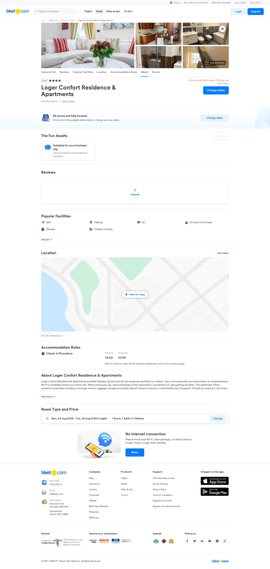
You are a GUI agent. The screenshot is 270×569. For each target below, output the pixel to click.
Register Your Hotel (162, 500)
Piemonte (53, 20)
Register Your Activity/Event (166, 506)
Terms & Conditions (162, 495)
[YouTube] (209, 541)
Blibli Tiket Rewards (221, 2)
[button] (135, 294)
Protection (94, 512)
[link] (238, 11)
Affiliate (93, 500)
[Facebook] (187, 541)
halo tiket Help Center (164, 478)
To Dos (124, 495)
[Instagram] (217, 541)
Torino (63, 20)
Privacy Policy (159, 489)
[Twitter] (194, 541)
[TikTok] (224, 541)
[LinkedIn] (202, 541)
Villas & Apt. (127, 489)
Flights (124, 478)
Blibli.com (94, 517)
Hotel (43, 20)
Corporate (94, 495)
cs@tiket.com (56, 494)
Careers (93, 489)
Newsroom (94, 484)
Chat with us (55, 484)
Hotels (124, 484)
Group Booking (160, 484)
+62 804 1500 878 (58, 506)
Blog (91, 478)
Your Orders (240, 2)
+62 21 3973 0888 (58, 514)
